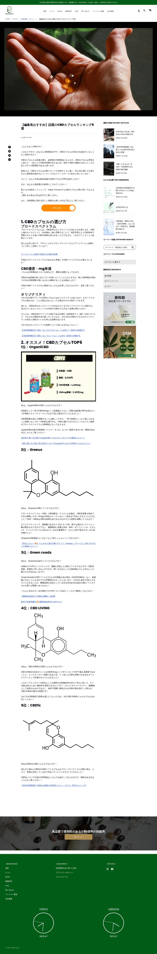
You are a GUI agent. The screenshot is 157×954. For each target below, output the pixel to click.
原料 (7, 868)
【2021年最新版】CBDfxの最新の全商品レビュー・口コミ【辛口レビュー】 (54, 785)
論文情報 (107, 276)
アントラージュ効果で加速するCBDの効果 (39, 254)
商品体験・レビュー (28, 19)
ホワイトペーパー (111, 281)
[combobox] (116, 247)
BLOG (15, 19)
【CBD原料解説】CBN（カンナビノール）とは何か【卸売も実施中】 (51, 335)
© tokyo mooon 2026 (12, 948)
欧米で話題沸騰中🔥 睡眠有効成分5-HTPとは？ (41, 601)
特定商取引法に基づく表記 (66, 868)
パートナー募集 (11, 894)
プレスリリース (62, 877)
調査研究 (8, 881)
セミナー (107, 286)
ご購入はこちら (78, 837)
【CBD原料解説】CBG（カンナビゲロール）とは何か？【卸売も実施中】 (53, 330)
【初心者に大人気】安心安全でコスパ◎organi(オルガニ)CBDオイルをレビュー (56, 443)
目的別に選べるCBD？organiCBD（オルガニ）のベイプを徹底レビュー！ (53, 437)
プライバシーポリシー (64, 872)
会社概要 (8, 899)
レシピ (7, 872)
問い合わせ (9, 890)
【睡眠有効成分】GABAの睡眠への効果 (38, 596)
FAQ (7, 885)
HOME (7, 19)
